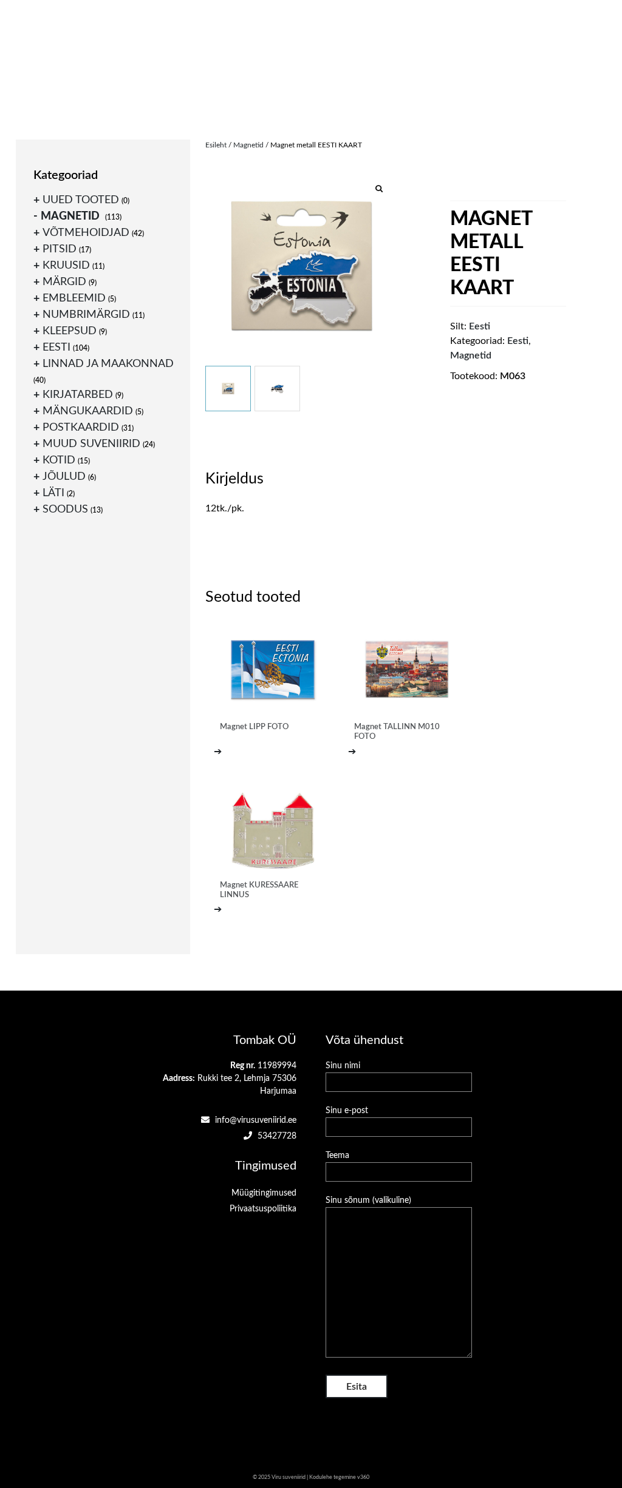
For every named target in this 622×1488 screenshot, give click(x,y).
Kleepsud (70, 331)
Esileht (216, 145)
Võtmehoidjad (86, 232)
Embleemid (74, 298)
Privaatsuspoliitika (263, 1209)
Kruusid (66, 265)
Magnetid (248, 145)
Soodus (65, 509)
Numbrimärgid (86, 314)
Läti (53, 493)
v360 (363, 1477)
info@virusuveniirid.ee (254, 1120)
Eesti (517, 341)
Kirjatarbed (78, 394)
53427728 (275, 1136)
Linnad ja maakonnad (108, 364)
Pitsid (60, 249)
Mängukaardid (88, 411)
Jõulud (64, 476)
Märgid (64, 282)
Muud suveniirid (91, 444)
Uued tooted (81, 200)
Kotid (59, 460)
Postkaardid (81, 427)
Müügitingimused (263, 1193)
